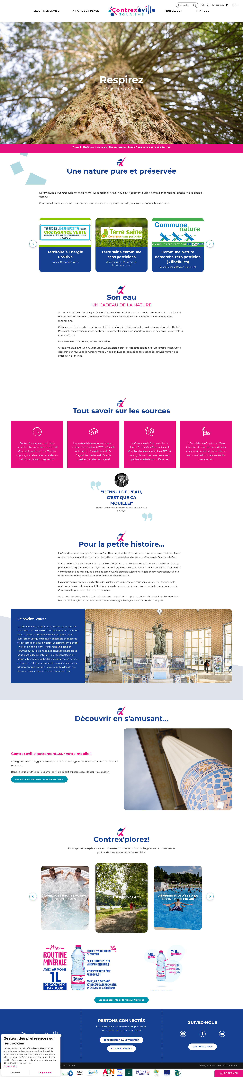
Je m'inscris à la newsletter (121, 1040)
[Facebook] (202, 1033)
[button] (187, 5)
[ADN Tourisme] (108, 1072)
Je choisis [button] (15, 1072)
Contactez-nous (203, 1046)
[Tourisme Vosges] (128, 1072)
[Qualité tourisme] (120, 1072)
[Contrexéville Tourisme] (131, 11)
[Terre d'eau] (67, 1072)
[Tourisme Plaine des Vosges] (143, 1072)
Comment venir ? (121, 1048)
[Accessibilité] (226, 4)
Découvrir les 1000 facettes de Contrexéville (39, 779)
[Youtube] (222, 1033)
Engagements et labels (210, 1065)
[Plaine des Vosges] (156, 1072)
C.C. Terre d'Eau (230, 1065)
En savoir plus (10, 1066)
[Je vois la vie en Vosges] (79, 1072)
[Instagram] (183, 1033)
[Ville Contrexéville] (93, 1072)
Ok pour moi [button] (45, 1072)
